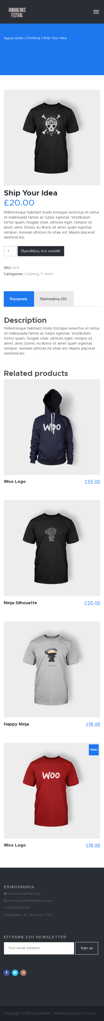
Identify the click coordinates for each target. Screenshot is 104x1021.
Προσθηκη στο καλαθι (52, 554)
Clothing (33, 38)
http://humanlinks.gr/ (23, 893)
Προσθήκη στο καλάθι (41, 251)
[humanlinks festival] (17, 10)
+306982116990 (17, 907)
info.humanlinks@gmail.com (30, 900)
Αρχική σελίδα (13, 38)
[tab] (18, 299)
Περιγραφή (18, 299)
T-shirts (47, 274)
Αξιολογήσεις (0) (53, 299)
